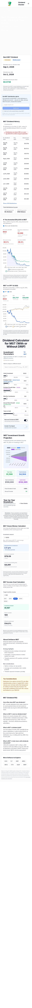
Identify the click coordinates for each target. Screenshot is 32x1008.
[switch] (25, 420)
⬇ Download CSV (8, 124)
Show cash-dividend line (11, 225)
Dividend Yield (11, 380)
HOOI (6, 761)
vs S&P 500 (5, 44)
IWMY (24, 764)
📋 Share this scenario (8, 360)
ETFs (6, 11)
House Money (24, 44)
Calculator (14, 44)
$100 (5, 598)
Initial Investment (8, 373)
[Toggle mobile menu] (28, 3)
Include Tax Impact (10, 426)
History (15, 41)
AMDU (23, 761)
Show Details (24, 503)
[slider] (6, 376)
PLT (12, 761)
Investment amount (8, 534)
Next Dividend (6, 41)
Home (2, 11)
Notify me (16, 108)
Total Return (23, 41)
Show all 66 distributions (10, 203)
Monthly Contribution (9, 396)
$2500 (5, 601)
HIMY (17, 761)
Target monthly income (9, 592)
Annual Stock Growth (11, 403)
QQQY (18, 764)
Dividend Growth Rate (11, 388)
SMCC (6, 764)
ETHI (12, 764)
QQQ (10, 291)
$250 (10, 598)
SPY (6, 291)
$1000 (20, 598)
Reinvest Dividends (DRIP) (12, 419)
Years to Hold (7, 411)
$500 (15, 598)
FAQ (3, 48)
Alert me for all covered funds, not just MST (14, 111)
